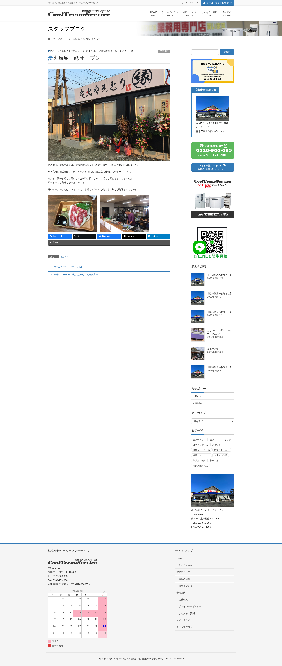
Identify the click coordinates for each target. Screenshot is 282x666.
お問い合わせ (183, 620)
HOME (179, 558)
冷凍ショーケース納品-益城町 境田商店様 (76, 274)
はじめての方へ (184, 565)
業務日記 (164, 51)
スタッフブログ (184, 627)
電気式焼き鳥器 (200, 466)
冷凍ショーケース (201, 450)
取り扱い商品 (185, 585)
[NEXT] (104, 591)
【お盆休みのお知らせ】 (219, 275)
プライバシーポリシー (190, 606)
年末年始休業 (220, 455)
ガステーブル (199, 439)
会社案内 (181, 592)
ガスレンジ (215, 439)
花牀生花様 (213, 349)
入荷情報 (216, 445)
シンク (228, 439)
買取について (183, 572)
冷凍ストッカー (221, 450)
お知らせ (197, 396)
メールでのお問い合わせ (219, 2)
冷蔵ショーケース (201, 455)
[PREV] (51, 591)
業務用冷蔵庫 (199, 460)
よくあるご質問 (187, 613)
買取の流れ (184, 579)
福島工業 (214, 460)
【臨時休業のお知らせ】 (219, 293)
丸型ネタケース (200, 445)
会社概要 (183, 599)
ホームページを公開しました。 (70, 267)
